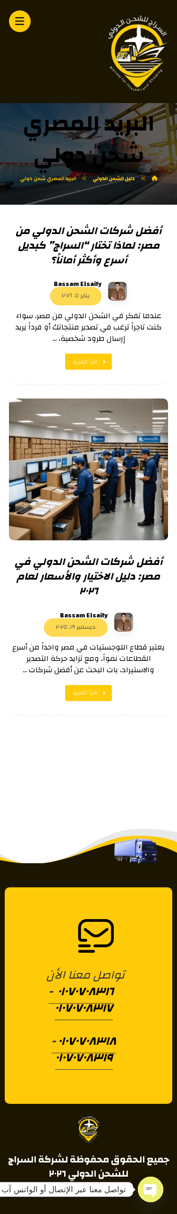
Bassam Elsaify (77, 284)
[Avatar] (117, 291)
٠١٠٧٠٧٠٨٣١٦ (84, 991)
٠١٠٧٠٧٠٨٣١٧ (84, 1008)
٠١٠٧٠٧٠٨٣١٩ (84, 1057)
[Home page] (154, 178)
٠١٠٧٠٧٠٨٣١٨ (87, 1041)
